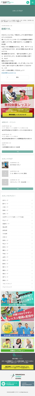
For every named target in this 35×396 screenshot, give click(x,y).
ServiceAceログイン (27, 384)
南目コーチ (5, 273)
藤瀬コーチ (5, 263)
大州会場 (5, 233)
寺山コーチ (5, 243)
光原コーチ (5, 213)
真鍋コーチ (5, 280)
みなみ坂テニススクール (9, 73)
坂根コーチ (5, 240)
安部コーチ (5, 260)
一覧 (17, 151)
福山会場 (5, 227)
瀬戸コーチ (5, 277)
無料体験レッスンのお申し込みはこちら (17, 367)
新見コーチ (5, 247)
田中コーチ (5, 203)
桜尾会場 (5, 230)
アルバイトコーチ (7, 287)
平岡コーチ (5, 253)
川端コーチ (5, 207)
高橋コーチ (5, 210)
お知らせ (5, 237)
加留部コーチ (6, 223)
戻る (17, 77)
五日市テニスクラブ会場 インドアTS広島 (13, 217)
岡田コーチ (5, 270)
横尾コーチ (5, 250)
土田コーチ (5, 257)
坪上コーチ (5, 220)
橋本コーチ (5, 267)
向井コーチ (5, 200)
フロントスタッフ (7, 283)
